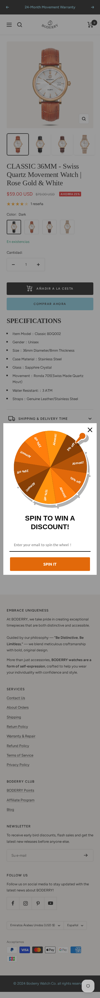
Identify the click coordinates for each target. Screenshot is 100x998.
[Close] (90, 430)
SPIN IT (50, 563)
